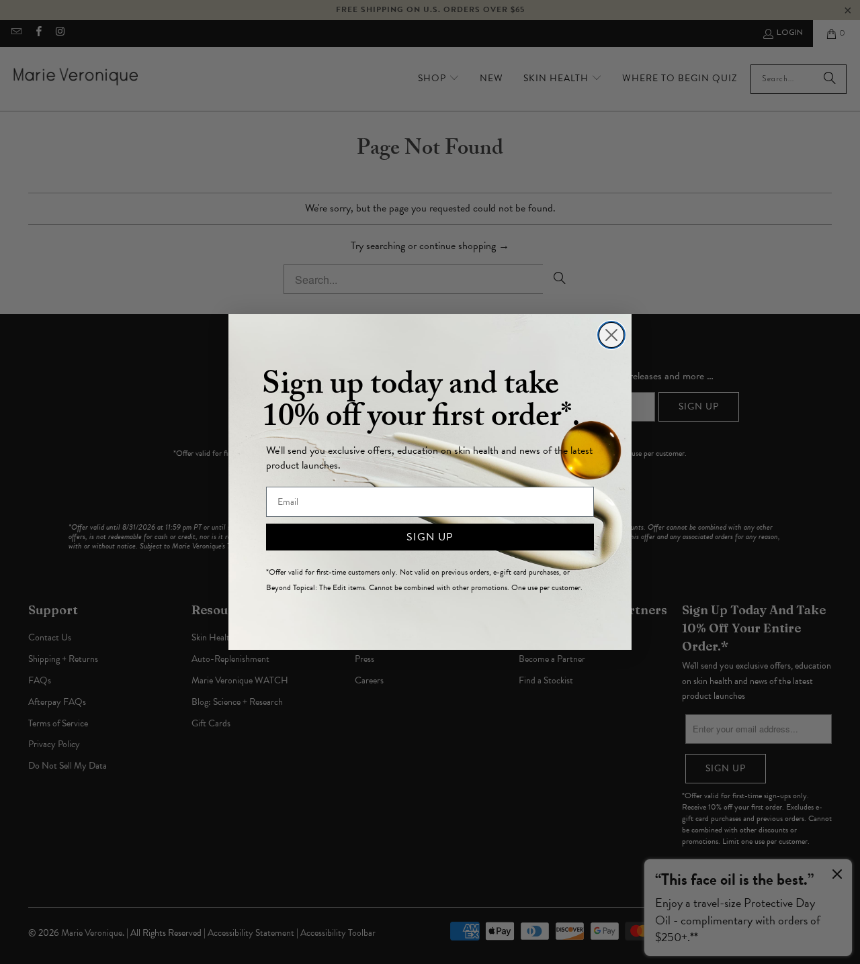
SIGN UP (430, 537)
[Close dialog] (611, 335)
